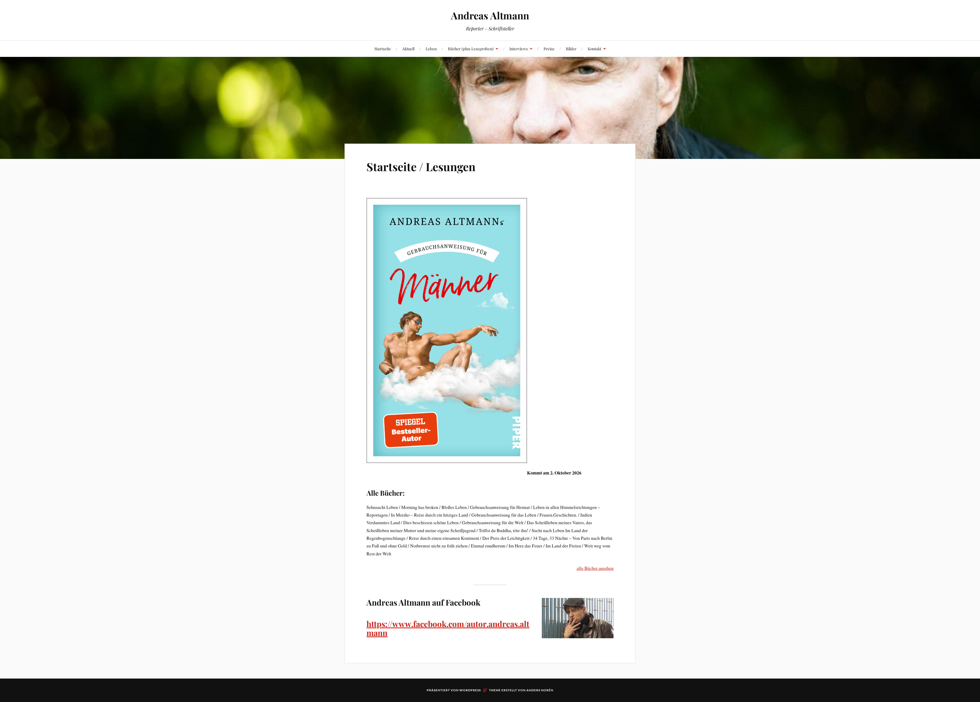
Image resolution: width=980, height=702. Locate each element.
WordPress (470, 690)
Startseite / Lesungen (420, 166)
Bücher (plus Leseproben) (471, 48)
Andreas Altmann (490, 15)
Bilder (571, 48)
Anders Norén (539, 690)
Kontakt (594, 48)
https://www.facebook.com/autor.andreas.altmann (447, 628)
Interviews (518, 48)
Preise (549, 48)
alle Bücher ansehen (595, 568)
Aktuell (408, 48)
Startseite (382, 48)
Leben (431, 48)
